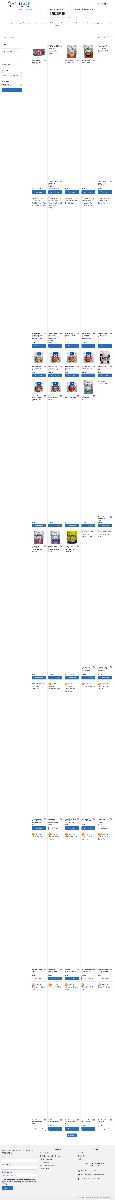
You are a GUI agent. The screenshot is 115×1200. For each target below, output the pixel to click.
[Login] (102, 4)
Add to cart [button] (39, 192)
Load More (71, 1135)
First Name (6, 1157)
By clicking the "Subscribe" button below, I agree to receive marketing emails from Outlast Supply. (19, 1182)
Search (98, 4)
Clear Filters (12, 90)
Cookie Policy (44, 1168)
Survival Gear (25, 9)
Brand (4, 45)
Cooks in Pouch (6, 64)
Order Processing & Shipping (50, 1156)
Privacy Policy (45, 1162)
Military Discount (46, 1159)
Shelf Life (5, 57)
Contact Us (81, 1156)
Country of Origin (7, 51)
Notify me (54, 828)
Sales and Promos (83, 9)
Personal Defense (53, 9)
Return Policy (44, 1153)
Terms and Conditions (47, 1165)
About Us (81, 1153)
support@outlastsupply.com (95, 1163)
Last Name (6, 1164)
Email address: (7, 1172)
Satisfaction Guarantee (93, 1179)
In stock (20, 85)
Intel (79, 1159)
